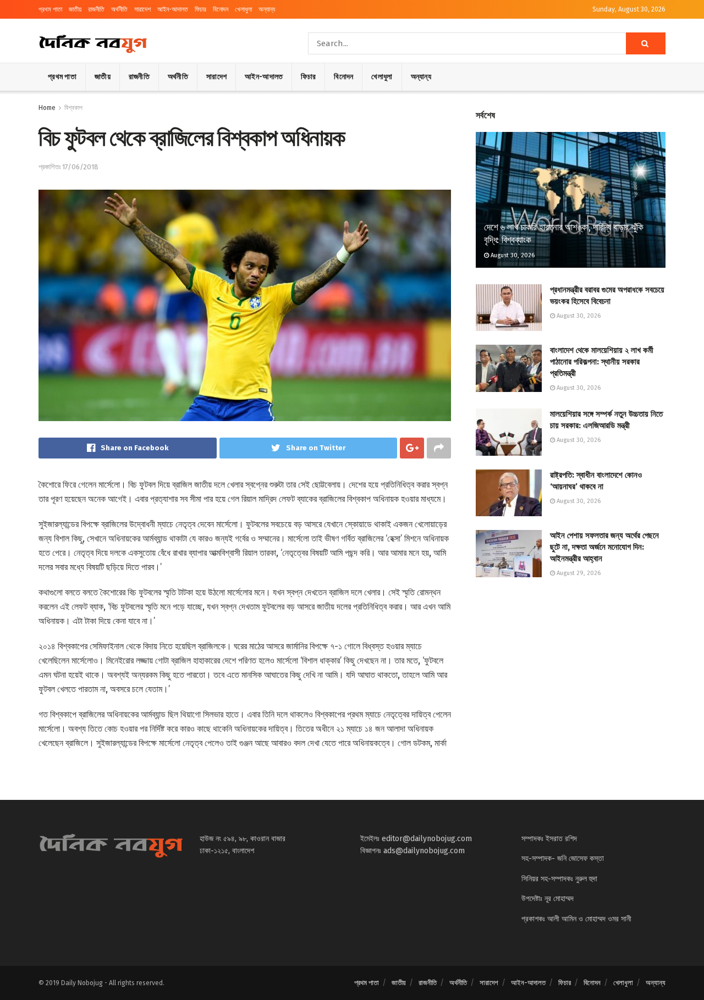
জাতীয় (75, 9)
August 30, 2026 (512, 255)
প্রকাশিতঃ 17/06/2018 (68, 167)
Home (47, 108)
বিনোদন (220, 9)
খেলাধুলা (243, 9)
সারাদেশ (142, 9)
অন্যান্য (266, 9)
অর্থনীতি (119, 9)
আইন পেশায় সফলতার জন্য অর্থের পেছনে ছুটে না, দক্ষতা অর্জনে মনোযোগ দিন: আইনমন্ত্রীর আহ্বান (604, 547)
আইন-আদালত (172, 9)
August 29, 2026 (578, 573)
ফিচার (200, 9)
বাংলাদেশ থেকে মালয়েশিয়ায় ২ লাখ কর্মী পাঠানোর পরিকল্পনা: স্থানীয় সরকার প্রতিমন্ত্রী (601, 361)
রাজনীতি (96, 9)
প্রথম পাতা (50, 9)
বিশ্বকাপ (73, 108)
